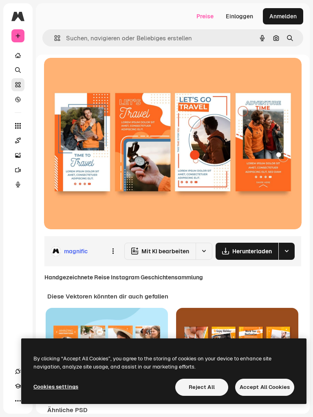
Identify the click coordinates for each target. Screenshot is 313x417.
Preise (205, 16)
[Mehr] (17, 400)
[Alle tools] (17, 125)
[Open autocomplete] (54, 38)
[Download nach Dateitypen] (286, 251)
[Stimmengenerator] (17, 184)
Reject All (202, 387)
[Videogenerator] (17, 169)
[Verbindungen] (17, 371)
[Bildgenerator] (17, 155)
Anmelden (283, 16)
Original (96, 73)
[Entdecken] (17, 99)
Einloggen (239, 16)
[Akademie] (17, 386)
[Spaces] (17, 140)
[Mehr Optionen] (113, 251)
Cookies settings (55, 386)
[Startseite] (17, 55)
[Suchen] (17, 70)
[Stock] (17, 84)
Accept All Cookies (265, 387)
